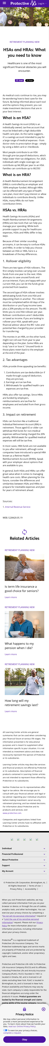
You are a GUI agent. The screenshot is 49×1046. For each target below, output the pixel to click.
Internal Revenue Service (17, 506)
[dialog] (24, 1025)
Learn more (11, 597)
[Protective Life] (24, 4)
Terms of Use (35, 885)
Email (21, 80)
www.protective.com (12, 813)
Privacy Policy (16, 889)
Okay (24, 1039)
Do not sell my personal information (19, 916)
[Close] (43, 1009)
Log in (42, 3)
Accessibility (30, 889)
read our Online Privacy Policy (22, 1026)
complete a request (12, 1033)
